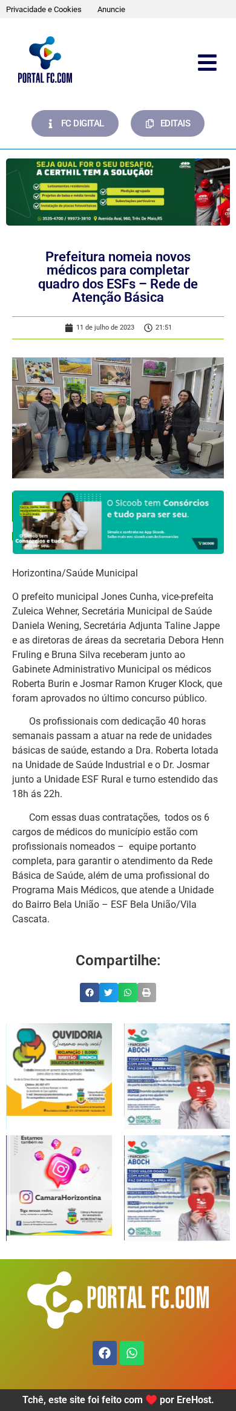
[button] (89, 992)
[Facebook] (105, 1353)
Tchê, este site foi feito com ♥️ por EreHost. (118, 1400)
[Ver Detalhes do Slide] (118, 192)
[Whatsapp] (132, 1353)
